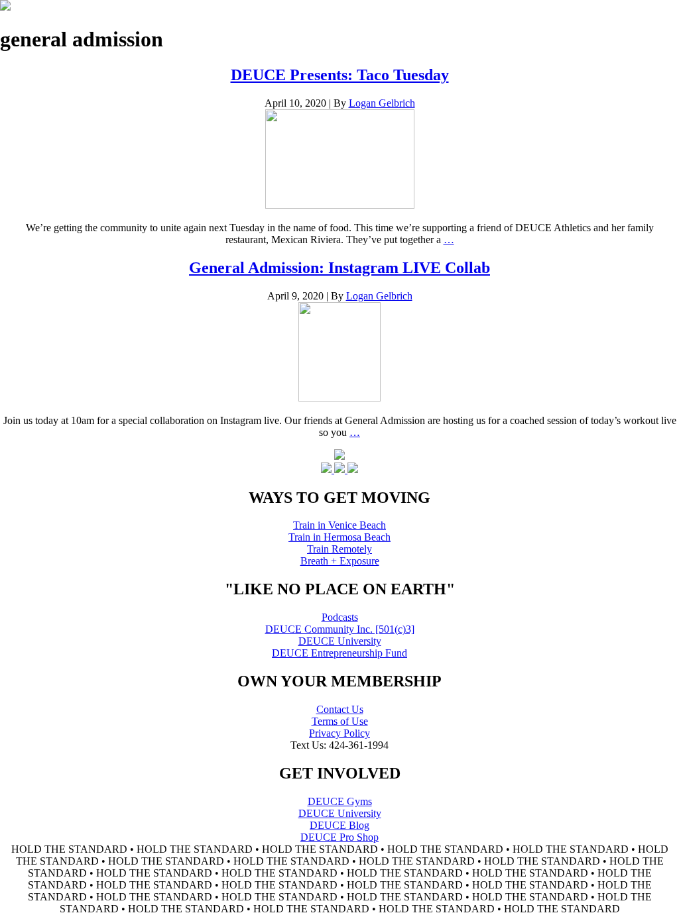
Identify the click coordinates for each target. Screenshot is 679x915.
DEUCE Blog (339, 825)
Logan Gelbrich (382, 103)
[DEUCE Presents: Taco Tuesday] (339, 205)
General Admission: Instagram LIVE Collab (339, 267)
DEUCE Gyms (340, 801)
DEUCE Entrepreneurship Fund (339, 653)
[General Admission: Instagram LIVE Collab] (339, 398)
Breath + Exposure (339, 560)
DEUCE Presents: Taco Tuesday (340, 74)
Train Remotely (339, 549)
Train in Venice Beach (339, 525)
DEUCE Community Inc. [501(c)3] (339, 629)
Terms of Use (340, 721)
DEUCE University (339, 641)
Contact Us (339, 709)
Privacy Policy (339, 733)
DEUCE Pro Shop (339, 837)
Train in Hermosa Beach (339, 537)
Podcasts (340, 617)
